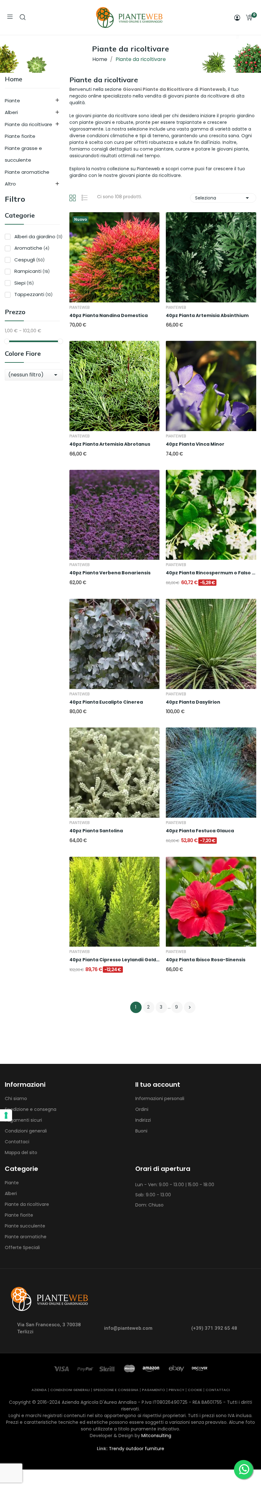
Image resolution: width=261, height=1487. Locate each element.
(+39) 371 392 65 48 (214, 1328)
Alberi (11, 112)
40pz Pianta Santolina (96, 831)
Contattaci (17, 1142)
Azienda (39, 1390)
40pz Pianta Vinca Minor (195, 444)
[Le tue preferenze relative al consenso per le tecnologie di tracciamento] (6, 1115)
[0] (249, 17)
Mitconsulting (156, 1435)
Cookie (195, 1390)
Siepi (24, 283)
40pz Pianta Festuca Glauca (200, 831)
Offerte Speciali (22, 1247)
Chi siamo (16, 1098)
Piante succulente (25, 1226)
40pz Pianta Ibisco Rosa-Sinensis (205, 960)
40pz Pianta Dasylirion (193, 702)
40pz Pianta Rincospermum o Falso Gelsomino (211, 573)
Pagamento (153, 1390)
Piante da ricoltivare (28, 124)
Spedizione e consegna (30, 1109)
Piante (12, 100)
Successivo (190, 1007)
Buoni (141, 1131)
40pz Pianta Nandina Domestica (108, 316)
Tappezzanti (33, 294)
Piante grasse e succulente (23, 154)
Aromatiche (31, 248)
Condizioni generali (26, 1131)
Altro (10, 183)
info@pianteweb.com (128, 1328)
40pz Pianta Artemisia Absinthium (207, 316)
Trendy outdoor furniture (136, 1448)
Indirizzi (143, 1120)
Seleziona (223, 198)
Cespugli (29, 259)
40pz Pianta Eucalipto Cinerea (106, 702)
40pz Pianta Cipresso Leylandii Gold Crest (114, 960)
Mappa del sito (21, 1152)
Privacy (176, 1390)
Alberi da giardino (38, 236)
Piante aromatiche (27, 172)
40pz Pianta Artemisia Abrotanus (109, 444)
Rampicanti (32, 271)
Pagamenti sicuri (23, 1120)
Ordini (141, 1109)
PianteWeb (79, 307)
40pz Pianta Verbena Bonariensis (110, 573)
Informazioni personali (159, 1098)
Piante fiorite (20, 136)
